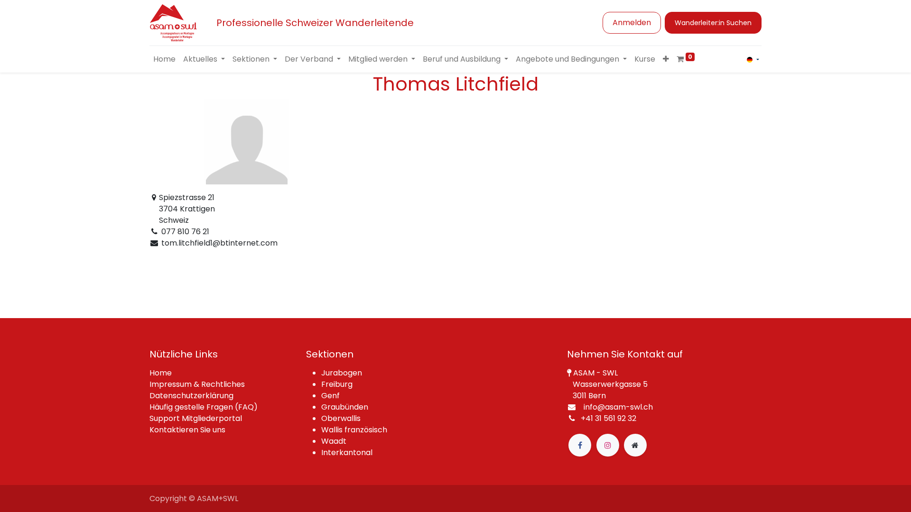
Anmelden (632, 22)
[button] (666, 59)
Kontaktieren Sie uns (187, 429)
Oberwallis (341, 418)
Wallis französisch (354, 429)
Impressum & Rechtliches (197, 384)
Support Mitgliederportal (195, 418)
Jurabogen (341, 372)
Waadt (333, 441)
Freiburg (337, 384)
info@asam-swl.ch (618, 407)
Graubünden (344, 407)
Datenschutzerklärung (191, 395)
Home (160, 372)
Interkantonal (346, 452)
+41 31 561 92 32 (608, 418)
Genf (330, 395)
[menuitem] (164, 59)
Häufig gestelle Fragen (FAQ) (203, 407)
